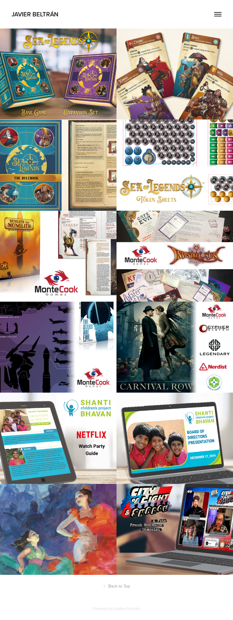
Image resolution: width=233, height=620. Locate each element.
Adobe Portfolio (127, 608)
